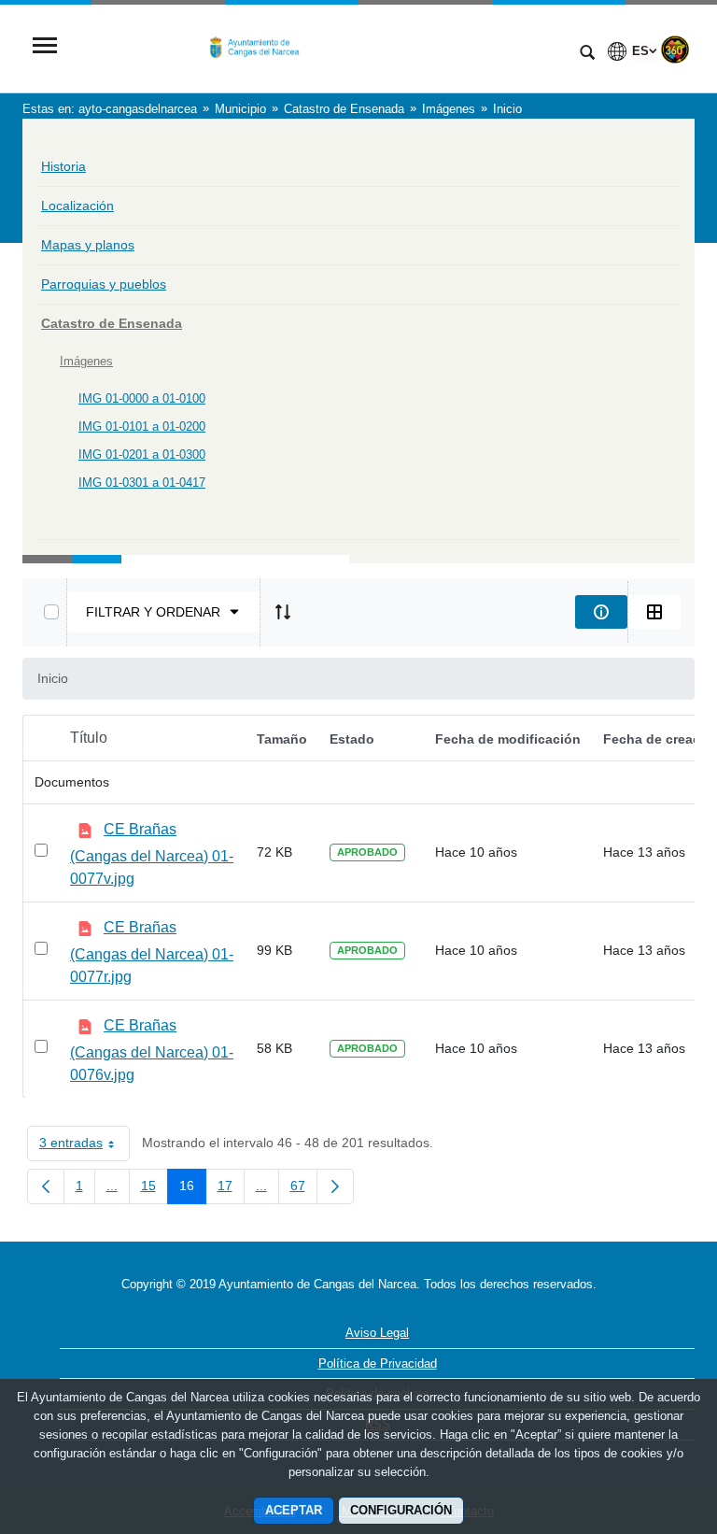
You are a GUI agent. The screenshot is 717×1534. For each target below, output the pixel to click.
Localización (77, 205)
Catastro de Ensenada (111, 323)
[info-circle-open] (601, 612)
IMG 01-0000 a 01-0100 (141, 398)
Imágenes (86, 361)
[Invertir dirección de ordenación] (283, 612)
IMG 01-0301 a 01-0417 (141, 483)
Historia (63, 166)
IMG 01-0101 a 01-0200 (141, 426)
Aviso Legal (377, 1333)
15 (154, 1189)
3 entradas (84, 1146)
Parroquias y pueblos (103, 284)
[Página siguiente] (335, 1186)
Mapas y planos (87, 244)
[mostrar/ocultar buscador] (587, 54)
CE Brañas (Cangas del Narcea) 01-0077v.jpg (151, 854)
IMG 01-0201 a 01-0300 (141, 454)
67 (303, 1189)
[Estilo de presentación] (654, 612)
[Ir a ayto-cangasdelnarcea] (316, 47)
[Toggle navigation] (44, 47)
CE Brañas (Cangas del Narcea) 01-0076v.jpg (151, 1050)
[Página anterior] (45, 1186)
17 (231, 1189)
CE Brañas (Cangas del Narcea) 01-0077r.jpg (151, 952)
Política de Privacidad (377, 1363)
